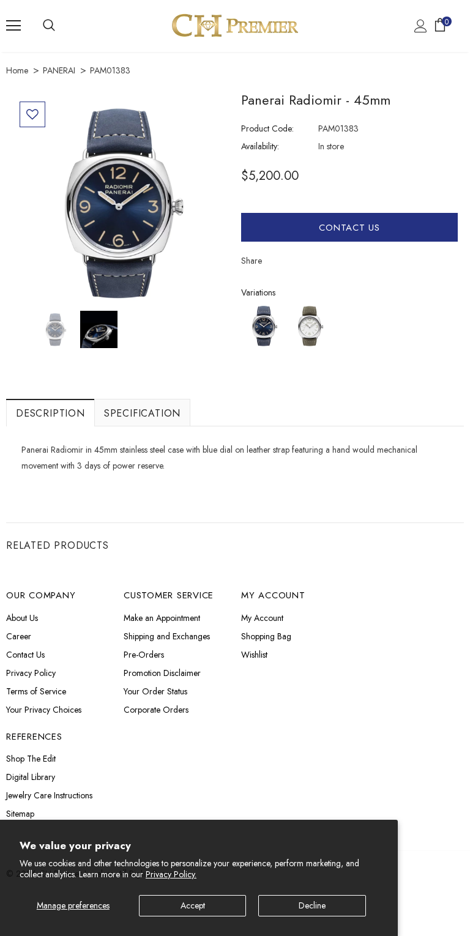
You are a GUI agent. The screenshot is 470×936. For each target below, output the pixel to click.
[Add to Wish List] (32, 114)
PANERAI (59, 70)
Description (50, 413)
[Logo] (235, 25)
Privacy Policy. (171, 874)
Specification (142, 413)
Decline (312, 905)
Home (17, 70)
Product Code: (267, 128)
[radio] (264, 326)
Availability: (260, 146)
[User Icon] (420, 26)
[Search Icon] (49, 26)
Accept (193, 905)
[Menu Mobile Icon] (13, 25)
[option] (120, 202)
